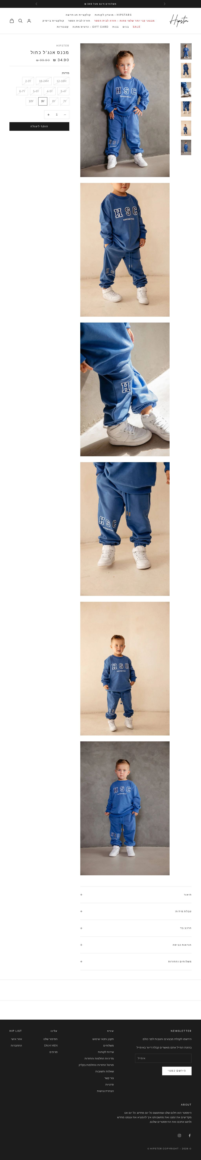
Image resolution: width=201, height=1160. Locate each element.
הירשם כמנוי (177, 1071)
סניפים (53, 1052)
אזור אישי (16, 1039)
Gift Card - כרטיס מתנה (91, 26)
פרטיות (109, 1084)
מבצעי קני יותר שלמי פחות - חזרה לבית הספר (124, 20)
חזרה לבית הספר (79, 20)
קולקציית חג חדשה (78, 14)
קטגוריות (63, 26)
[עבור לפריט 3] (186, 90)
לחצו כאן (76, 4)
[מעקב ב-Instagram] (179, 1135)
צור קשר (109, 1078)
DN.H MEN (51, 1045)
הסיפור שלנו (50, 1039)
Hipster (62, 45)
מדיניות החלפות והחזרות (99, 1058)
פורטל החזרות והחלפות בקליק (96, 1065)
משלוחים (108, 1045)
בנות (115, 26)
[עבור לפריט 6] (186, 147)
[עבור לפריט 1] (186, 51)
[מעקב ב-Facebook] (190, 1135)
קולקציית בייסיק (53, 20)
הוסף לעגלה (39, 126)
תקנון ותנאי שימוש (103, 1039)
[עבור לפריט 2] (186, 71)
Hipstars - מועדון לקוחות (113, 14)
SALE (137, 26)
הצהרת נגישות (105, 1091)
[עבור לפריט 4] (186, 109)
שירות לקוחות (106, 1052)
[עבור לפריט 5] (186, 128)
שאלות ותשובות (104, 1071)
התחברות (16, 1045)
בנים (126, 26)
